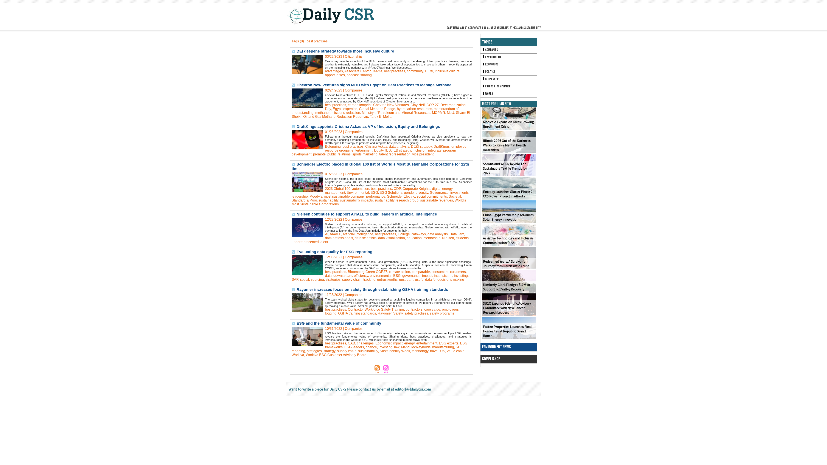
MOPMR (438, 113)
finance (371, 347)
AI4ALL (335, 234)
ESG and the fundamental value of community (339, 323)
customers (458, 272)
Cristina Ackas (376, 146)
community (415, 71)
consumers (440, 272)
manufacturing (443, 347)
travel (434, 351)
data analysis (399, 146)
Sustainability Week (395, 351)
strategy (329, 351)
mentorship (431, 238)
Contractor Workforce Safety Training (376, 309)
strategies (333, 279)
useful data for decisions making (439, 279)
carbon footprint (360, 105)
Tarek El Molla (381, 116)
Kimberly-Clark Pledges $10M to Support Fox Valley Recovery (506, 286)
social (304, 279)
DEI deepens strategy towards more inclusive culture (345, 51)
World (489, 94)
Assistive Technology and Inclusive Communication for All (508, 240)
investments (459, 192)
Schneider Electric (401, 196)
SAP (295, 279)
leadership (300, 196)
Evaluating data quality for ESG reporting (334, 252)
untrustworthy (387, 279)
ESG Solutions (391, 192)
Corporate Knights (416, 189)
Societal (455, 196)
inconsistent (443, 275)
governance (411, 275)
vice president (423, 154)
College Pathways (412, 234)
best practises (394, 71)
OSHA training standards (357, 313)
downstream (342, 275)
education (414, 238)
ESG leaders (354, 347)
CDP (397, 189)
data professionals (339, 238)
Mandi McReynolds (416, 347)
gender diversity (416, 192)
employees (450, 309)
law (396, 347)
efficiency (361, 275)
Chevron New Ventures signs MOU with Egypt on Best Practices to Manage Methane (374, 85)
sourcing (317, 279)
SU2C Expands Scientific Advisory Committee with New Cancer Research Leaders (507, 308)
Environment (493, 57)
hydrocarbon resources (414, 109)
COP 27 (432, 105)
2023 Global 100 (337, 189)
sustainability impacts (356, 200)
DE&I (429, 71)
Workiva (298, 355)
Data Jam (456, 234)
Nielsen (448, 238)
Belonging (333, 146)
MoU (450, 113)
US (442, 351)
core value (432, 309)
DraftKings (442, 146)
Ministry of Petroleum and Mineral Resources (396, 113)
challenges (365, 343)
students (462, 238)
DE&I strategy (421, 146)
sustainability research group (396, 200)
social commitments (432, 196)
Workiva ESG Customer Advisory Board (336, 355)
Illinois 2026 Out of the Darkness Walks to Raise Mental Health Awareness (507, 145)
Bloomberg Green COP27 (367, 272)
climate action (399, 272)
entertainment (361, 150)
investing (461, 275)
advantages (334, 71)
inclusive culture (447, 71)
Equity (379, 150)
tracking (369, 279)
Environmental (358, 192)
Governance (439, 192)
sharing (366, 75)
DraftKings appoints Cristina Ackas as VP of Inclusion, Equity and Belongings (368, 126)
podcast (353, 75)
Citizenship (492, 79)
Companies (491, 50)
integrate (434, 150)
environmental (381, 275)
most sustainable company (344, 196)
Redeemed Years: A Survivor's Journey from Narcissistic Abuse (506, 263)
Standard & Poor (304, 200)
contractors (414, 309)
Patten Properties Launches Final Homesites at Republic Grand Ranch (507, 331)
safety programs (442, 313)
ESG (374, 192)
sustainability (328, 200)
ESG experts (448, 343)
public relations (339, 154)
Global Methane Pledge (377, 109)
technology (420, 351)
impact (427, 275)
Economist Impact (389, 343)
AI (326, 234)
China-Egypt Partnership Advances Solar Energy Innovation (508, 217)
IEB (388, 150)
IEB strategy (402, 150)
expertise (350, 109)
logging (330, 313)
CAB (351, 343)
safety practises (416, 313)
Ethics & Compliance (498, 86)
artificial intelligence (358, 234)
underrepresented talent (310, 242)
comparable (421, 272)
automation (360, 189)
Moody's (315, 196)
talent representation (394, 154)
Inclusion (419, 150)
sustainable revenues (436, 200)
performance (375, 196)
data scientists (365, 238)
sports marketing (365, 154)
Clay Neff (417, 105)
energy (409, 343)
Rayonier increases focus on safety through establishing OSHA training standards (372, 289)
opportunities (335, 75)
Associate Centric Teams (363, 71)
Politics (490, 72)
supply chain (352, 279)
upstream (406, 279)
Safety (398, 313)
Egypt (337, 109)
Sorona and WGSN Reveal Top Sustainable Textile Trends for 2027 (505, 168)
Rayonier (385, 313)
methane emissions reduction (337, 113)
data (328, 275)
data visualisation (391, 238)
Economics (491, 64)
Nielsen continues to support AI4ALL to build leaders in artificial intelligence (367, 214)
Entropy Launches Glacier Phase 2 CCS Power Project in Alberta (508, 193)
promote (319, 154)
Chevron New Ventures (391, 105)
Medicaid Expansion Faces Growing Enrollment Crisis (508, 124)
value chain (456, 351)
